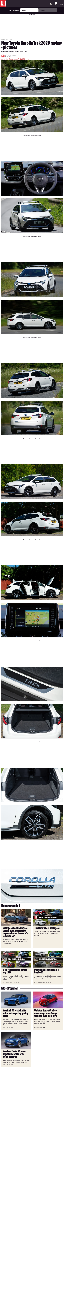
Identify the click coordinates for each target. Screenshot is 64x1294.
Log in (56, 4)
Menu (61, 4)
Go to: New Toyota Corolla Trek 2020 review (15, 59)
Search (50, 4)
